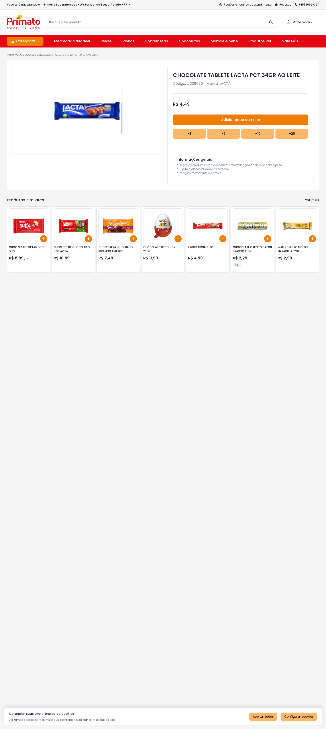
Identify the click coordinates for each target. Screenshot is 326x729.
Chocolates (189, 41)
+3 (189, 133)
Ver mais (312, 200)
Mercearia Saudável (72, 41)
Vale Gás (290, 41)
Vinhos (128, 41)
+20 (292, 133)
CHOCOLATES (25, 55)
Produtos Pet (259, 41)
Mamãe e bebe (224, 41)
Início (10, 55)
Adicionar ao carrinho (240, 119)
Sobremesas (156, 41)
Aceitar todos (263, 716)
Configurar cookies (299, 716)
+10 (257, 133)
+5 (224, 133)
